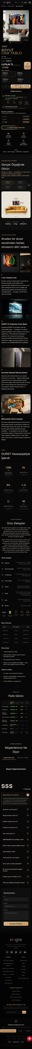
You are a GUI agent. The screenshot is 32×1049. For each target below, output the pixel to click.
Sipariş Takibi (16, 991)
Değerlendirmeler (9, 758)
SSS (23, 963)
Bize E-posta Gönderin (9, 1030)
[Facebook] (11, 952)
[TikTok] (20, 952)
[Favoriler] (16, 2)
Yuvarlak (8, 977)
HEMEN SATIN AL (16, 91)
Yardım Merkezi (16, 1000)
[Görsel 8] (18, 42)
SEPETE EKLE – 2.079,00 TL (21, 86)
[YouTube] (25, 952)
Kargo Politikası (16, 994)
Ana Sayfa (3, 6)
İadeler (19, 1038)
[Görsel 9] (19, 42)
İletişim (23, 966)
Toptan (24, 972)
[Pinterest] (16, 952)
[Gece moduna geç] (29, 185)
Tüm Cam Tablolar (8, 960)
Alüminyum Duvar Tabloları (8, 964)
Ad (4, 896)
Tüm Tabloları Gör (23, 978)
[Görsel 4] (13, 42)
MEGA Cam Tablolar (8, 968)
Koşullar (14, 1038)
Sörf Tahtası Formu (8, 971)
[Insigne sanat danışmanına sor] (29, 1038)
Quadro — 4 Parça (8, 974)
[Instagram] (7, 952)
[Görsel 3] (12, 42)
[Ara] (19, 2)
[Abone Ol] (24, 1012)
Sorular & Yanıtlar (23, 758)
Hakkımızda (23, 960)
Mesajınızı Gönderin (16, 924)
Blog (23, 975)
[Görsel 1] (10, 42)
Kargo (23, 1038)
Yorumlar (23, 969)
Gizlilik (8, 1038)
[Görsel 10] (20, 42)
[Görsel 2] (11, 42)
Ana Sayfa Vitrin (10, 6)
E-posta (5, 903)
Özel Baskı (8, 980)
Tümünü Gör (27, 789)
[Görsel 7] (17, 42)
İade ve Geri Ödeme (16, 997)
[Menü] (30, 2)
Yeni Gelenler (8, 983)
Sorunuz (6, 910)
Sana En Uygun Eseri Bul (17, 127)
